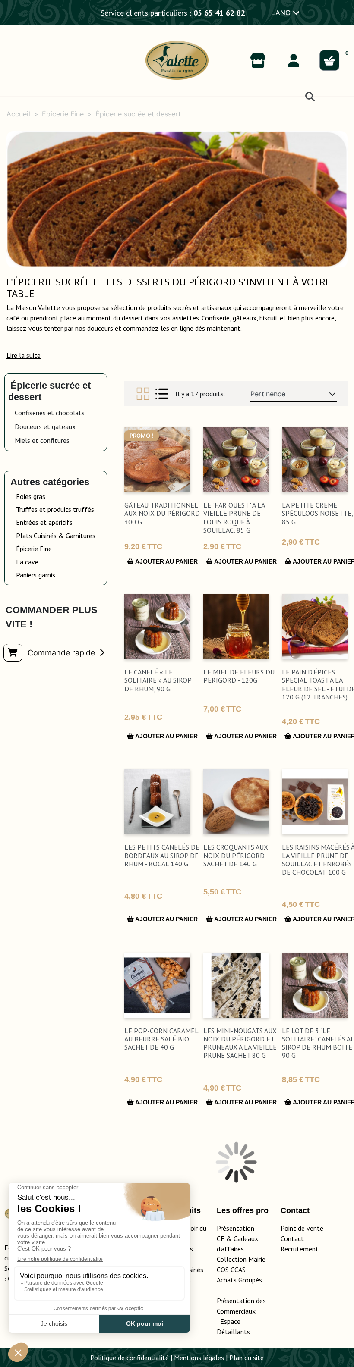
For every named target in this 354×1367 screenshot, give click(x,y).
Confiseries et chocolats (50, 412)
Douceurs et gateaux (45, 426)
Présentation (235, 1228)
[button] (23, 355)
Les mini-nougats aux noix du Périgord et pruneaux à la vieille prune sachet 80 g (240, 1043)
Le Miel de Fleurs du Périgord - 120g (239, 676)
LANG (282, 12)
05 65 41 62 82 (219, 13)
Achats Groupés (239, 1280)
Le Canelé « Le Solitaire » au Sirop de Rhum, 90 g (157, 680)
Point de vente (302, 1228)
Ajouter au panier (166, 561)
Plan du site (246, 1357)
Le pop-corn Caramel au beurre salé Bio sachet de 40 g (161, 1038)
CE (220, 1238)
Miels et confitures (42, 440)
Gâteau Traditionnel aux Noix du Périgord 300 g (162, 513)
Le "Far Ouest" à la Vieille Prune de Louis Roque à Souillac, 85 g (234, 517)
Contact (292, 1238)
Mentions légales (199, 1357)
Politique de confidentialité (129, 1357)
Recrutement (300, 1249)
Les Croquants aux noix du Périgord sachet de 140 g (235, 855)
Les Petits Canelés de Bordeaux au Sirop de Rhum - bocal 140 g (161, 855)
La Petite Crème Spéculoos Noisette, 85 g (317, 513)
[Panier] (329, 60)
